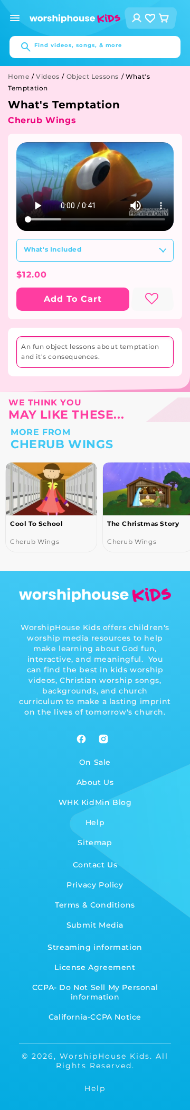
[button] (14, 18)
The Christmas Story (143, 524)
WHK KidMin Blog (95, 802)
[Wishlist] (150, 18)
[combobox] (95, 47)
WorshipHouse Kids (105, 1056)
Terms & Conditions (95, 905)
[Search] (20, 47)
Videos (48, 76)
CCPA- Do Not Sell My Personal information (95, 992)
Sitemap (95, 842)
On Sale (95, 762)
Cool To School (36, 524)
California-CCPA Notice (95, 1017)
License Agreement (94, 967)
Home (18, 76)
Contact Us (95, 865)
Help (95, 822)
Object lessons (92, 76)
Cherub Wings (42, 120)
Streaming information (95, 947)
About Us (95, 782)
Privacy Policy (94, 885)
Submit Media (95, 925)
